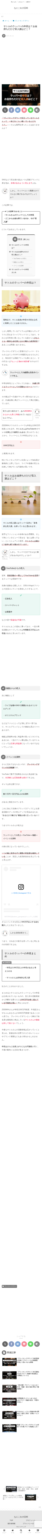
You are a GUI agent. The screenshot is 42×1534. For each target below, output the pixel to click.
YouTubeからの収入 (19, 258)
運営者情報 (11, 1523)
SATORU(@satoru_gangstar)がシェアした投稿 (21, 916)
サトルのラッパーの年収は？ (20, 246)
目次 (20, 239)
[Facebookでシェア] (11, 110)
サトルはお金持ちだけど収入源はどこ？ (20, 253)
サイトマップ (21, 1527)
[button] (37, 110)
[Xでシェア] (5, 110)
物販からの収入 (18, 262)
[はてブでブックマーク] (18, 110)
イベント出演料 (18, 266)
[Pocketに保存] (24, 110)
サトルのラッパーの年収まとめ (20, 271)
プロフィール (30, 1520)
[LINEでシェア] (30, 110)
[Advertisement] (21, 60)
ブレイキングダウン (10, 1286)
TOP (11, 1520)
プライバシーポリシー (30, 1523)
